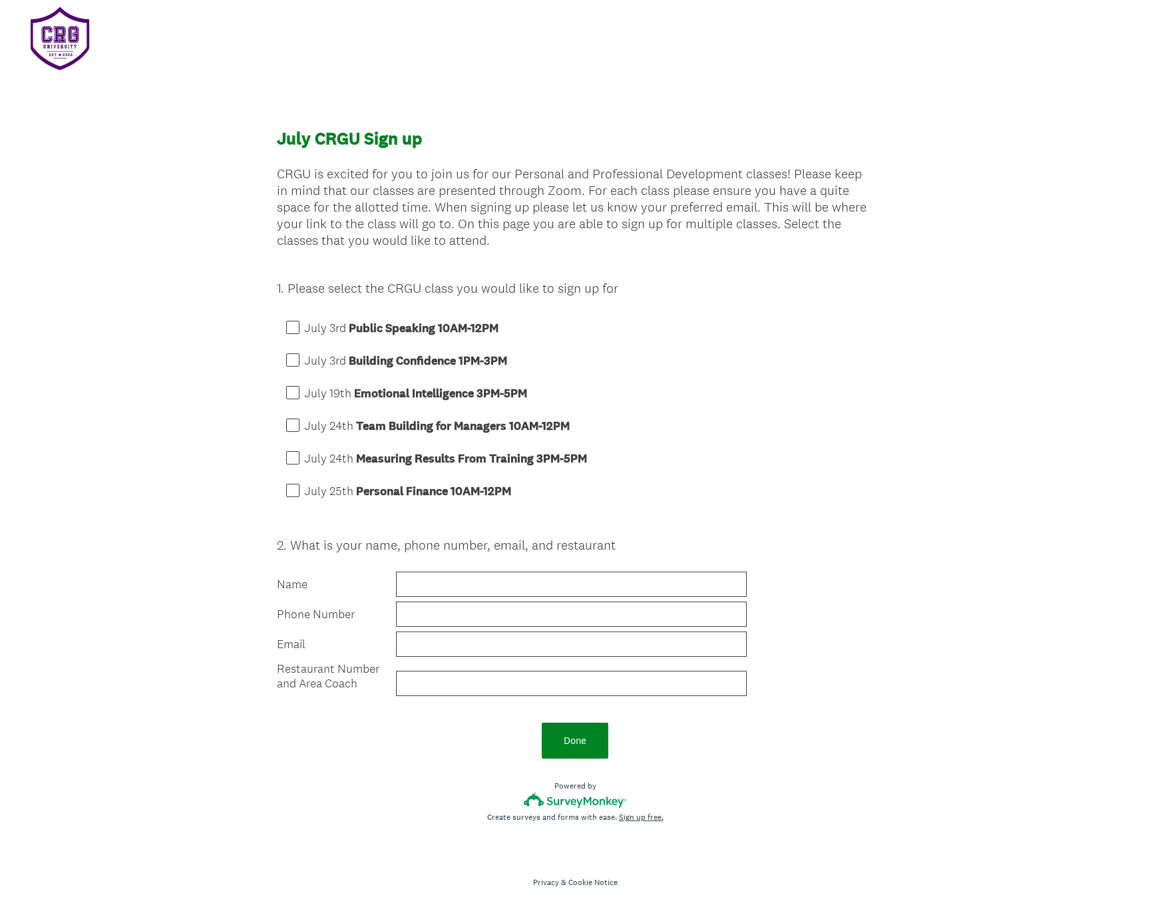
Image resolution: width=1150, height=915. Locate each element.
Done (575, 740)
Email (291, 644)
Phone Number (317, 614)
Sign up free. (641, 817)
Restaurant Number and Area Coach (328, 676)
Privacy (546, 882)
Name (292, 584)
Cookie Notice (593, 882)
